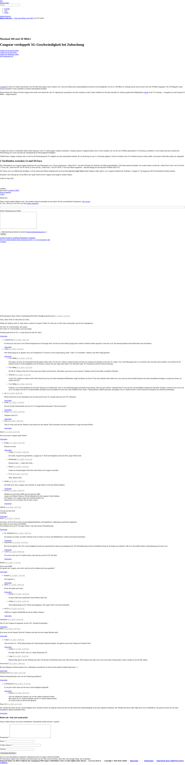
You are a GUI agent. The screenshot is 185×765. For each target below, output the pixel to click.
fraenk (146, 92)
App (5, 11)
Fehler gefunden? (33, 203)
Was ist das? (86, 201)
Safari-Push (160, 761)
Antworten (3, 336)
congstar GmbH (13, 190)
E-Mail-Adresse (6, 745)
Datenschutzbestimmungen (35, 232)
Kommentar (4, 737)
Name (2, 741)
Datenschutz (148, 761)
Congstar (3, 87)
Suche (6, 13)
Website (2, 749)
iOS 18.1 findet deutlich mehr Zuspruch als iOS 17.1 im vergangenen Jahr (25, 240)
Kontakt (7, 9)
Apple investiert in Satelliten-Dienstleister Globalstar (17, 238)
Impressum (134, 761)
